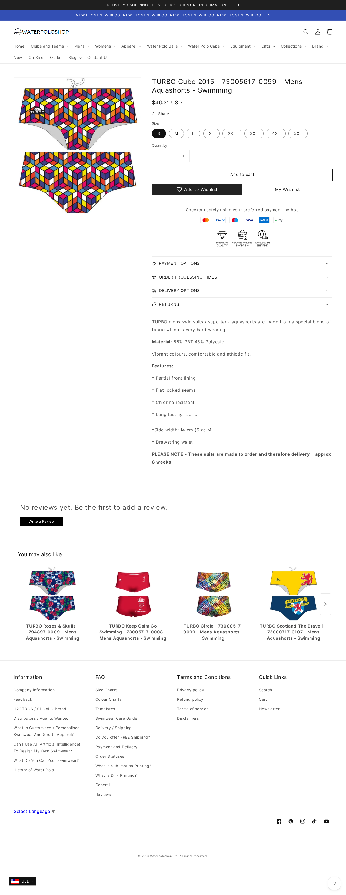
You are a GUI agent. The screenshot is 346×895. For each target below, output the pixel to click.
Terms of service (193, 708)
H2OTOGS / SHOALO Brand (40, 708)
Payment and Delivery (116, 747)
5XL (298, 133)
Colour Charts (108, 699)
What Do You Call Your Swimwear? (46, 760)
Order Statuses (109, 756)
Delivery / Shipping (113, 727)
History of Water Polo (34, 769)
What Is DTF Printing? (116, 775)
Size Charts (106, 690)
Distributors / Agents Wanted (41, 718)
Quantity (159, 145)
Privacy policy (190, 690)
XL (211, 133)
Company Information (34, 690)
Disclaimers (188, 718)
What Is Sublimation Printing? (123, 765)
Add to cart (242, 174)
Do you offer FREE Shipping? (122, 737)
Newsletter (269, 708)
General (102, 784)
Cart (263, 699)
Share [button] (163, 113)
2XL (232, 133)
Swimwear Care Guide (116, 718)
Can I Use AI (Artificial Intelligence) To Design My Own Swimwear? (47, 747)
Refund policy (190, 699)
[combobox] (22, 881)
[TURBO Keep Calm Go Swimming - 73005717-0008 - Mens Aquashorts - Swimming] (132, 594)
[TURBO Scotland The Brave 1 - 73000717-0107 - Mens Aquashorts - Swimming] (293, 594)
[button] (306, 32)
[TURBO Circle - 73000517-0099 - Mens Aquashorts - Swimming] (213, 594)
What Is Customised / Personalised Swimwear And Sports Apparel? (47, 731)
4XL (276, 133)
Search (265, 690)
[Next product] (325, 604)
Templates (105, 708)
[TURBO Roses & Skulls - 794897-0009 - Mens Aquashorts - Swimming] (52, 594)
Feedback (23, 699)
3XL (254, 133)
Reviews (103, 794)
